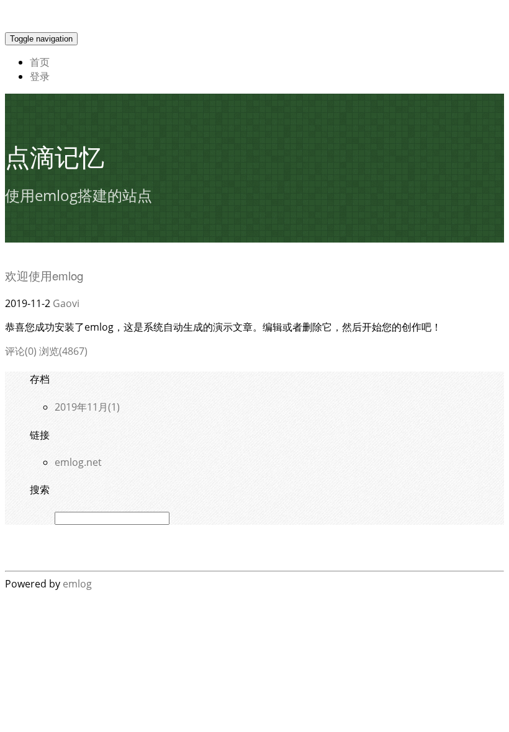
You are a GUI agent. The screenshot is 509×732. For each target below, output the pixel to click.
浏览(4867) (63, 351)
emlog (77, 584)
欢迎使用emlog (44, 275)
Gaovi (66, 303)
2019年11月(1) (87, 407)
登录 (40, 76)
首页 (40, 62)
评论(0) (21, 351)
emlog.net (78, 462)
